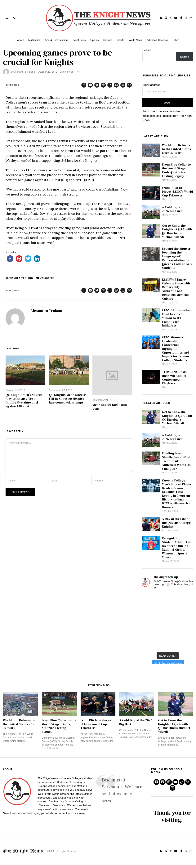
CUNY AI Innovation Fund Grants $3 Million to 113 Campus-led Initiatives (176, 318)
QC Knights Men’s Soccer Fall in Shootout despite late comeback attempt (67, 399)
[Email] (191, 18)
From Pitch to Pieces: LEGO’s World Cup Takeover (177, 192)
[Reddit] (122, 85)
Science (107, 40)
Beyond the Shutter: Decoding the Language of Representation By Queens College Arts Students (177, 258)
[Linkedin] (109, 85)
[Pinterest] (103, 85)
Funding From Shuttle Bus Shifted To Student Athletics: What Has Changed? (176, 461)
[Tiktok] (181, 18)
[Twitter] (166, 18)
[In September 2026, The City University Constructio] (186, 633)
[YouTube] (175, 18)
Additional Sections (157, 40)
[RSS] (186, 18)
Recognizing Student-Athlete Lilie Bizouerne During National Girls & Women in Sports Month (177, 547)
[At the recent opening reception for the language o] (186, 621)
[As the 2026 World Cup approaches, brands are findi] (167, 598)
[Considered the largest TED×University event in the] (148, 621)
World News (135, 40)
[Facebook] (161, 18)
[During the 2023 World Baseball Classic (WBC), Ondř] (186, 598)
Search (146, 50)
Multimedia (34, 40)
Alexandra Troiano (24, 71)
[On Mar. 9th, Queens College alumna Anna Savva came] (148, 633)
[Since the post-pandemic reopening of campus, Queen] (148, 644)
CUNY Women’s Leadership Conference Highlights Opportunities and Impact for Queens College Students (175, 348)
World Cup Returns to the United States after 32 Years (176, 149)
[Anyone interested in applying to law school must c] (186, 644)
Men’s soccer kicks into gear (109, 407)
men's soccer (45, 278)
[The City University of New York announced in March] (186, 610)
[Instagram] (171, 18)
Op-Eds (94, 40)
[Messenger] (90, 85)
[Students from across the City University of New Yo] (167, 621)
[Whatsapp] (116, 85)
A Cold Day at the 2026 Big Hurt (174, 209)
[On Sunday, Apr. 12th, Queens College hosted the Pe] (167, 644)
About (20, 40)
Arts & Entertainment (56, 40)
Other (176, 40)
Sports (120, 40)
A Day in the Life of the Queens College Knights (176, 523)
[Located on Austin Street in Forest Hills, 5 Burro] (148, 610)
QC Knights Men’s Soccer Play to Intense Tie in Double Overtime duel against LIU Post (24, 400)
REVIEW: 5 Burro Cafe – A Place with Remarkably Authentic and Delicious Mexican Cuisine (176, 289)
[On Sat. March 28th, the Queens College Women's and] (167, 610)
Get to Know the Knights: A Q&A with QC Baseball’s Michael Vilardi (177, 231)
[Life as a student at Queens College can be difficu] (167, 633)
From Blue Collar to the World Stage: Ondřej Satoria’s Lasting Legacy (176, 170)
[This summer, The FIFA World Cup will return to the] (148, 598)
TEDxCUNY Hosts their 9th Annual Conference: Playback (174, 377)
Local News (79, 40)
